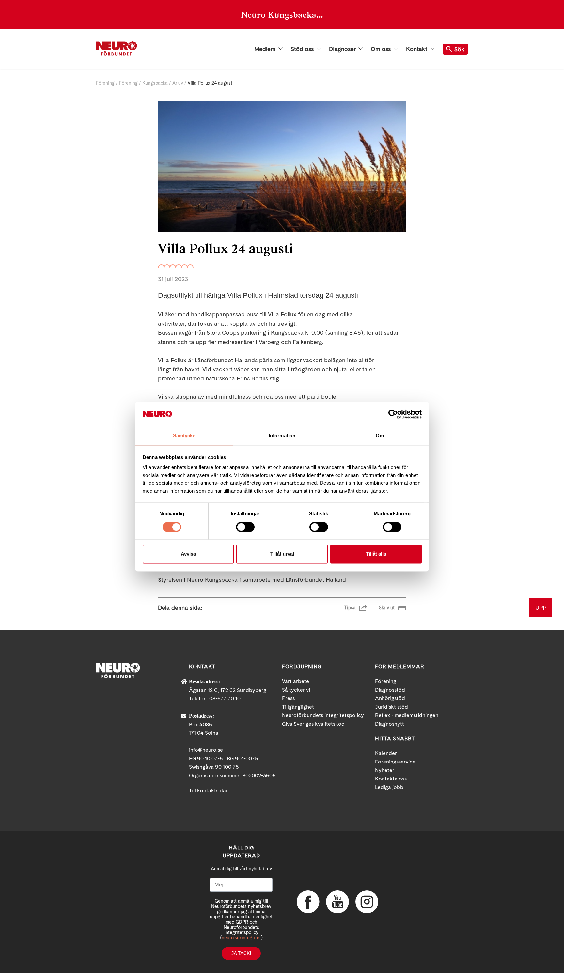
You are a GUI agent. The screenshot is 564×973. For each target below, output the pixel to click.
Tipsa (350, 607)
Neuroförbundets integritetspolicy (323, 715)
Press (288, 698)
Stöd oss (303, 49)
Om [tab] (380, 436)
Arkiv (177, 83)
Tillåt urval (282, 554)
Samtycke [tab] (184, 436)
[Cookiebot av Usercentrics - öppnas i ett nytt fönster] (393, 414)
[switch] (245, 527)
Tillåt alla (376, 554)
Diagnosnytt (389, 724)
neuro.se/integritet (241, 937)
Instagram (366, 901)
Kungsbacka (155, 83)
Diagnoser (343, 49)
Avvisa (188, 554)
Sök (459, 49)
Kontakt (417, 49)
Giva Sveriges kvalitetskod (313, 724)
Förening (105, 83)
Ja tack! (241, 953)
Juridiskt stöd (391, 707)
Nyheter (384, 770)
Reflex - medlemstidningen (406, 715)
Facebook (308, 901)
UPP (540, 607)
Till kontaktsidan (209, 790)
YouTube (337, 901)
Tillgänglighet (298, 707)
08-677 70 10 (225, 699)
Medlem (265, 49)
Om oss (381, 49)
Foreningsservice (395, 762)
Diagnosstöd (390, 690)
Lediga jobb (389, 787)
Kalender (386, 753)
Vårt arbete (295, 681)
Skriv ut (387, 607)
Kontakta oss (391, 779)
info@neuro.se (206, 750)
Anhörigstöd (390, 698)
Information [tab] (282, 436)
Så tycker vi (296, 690)
